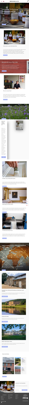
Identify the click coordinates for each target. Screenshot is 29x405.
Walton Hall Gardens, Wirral (7, 341)
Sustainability (2, 399)
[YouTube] (1, 402)
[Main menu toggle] (1, 1)
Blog (22, 358)
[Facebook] (2, 401)
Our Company (2, 398)
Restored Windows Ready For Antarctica (23, 369)
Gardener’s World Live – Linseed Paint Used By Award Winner (23, 360)
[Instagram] (1, 401)
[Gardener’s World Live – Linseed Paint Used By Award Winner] (18, 361)
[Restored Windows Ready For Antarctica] (18, 370)
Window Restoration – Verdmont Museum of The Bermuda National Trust (8, 371)
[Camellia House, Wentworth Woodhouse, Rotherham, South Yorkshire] (14, 280)
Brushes (16, 398)
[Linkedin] (5, 401)
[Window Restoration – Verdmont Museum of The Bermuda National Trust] (8, 365)
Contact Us (9, 398)
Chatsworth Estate (5, 316)
